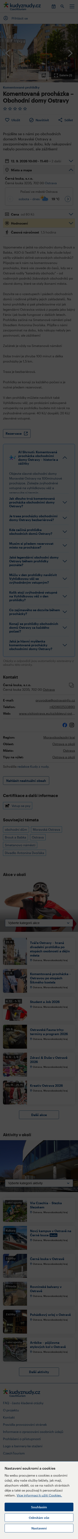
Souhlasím (39, 1507)
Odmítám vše (39, 1517)
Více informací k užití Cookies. (39, 1495)
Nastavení (39, 1528)
